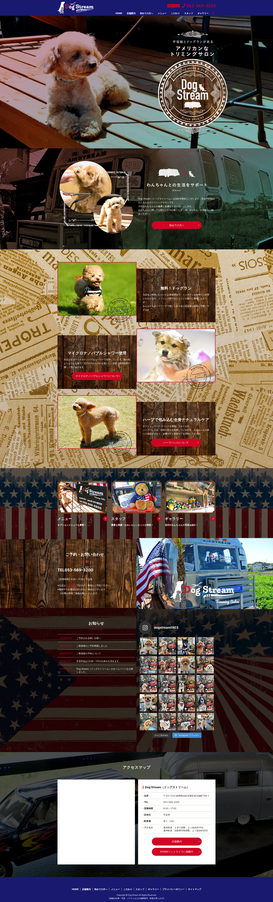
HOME (118, 13)
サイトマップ (194, 889)
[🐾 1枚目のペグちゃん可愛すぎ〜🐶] (148, 702)
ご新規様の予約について (88, 653)
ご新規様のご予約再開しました (91, 645)
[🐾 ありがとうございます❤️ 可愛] (205, 683)
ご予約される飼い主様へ (88, 638)
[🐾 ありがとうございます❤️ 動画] (205, 702)
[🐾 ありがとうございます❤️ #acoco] (148, 646)
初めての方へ (146, 13)
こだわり (175, 13)
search (214, 13)
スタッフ (188, 13)
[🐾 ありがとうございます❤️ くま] (186, 646)
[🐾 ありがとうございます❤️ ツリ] (186, 702)
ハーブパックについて (176, 442)
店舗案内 (131, 13)
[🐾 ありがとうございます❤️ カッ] (167, 683)
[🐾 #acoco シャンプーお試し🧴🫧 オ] (167, 702)
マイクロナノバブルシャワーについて (97, 376)
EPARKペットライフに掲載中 (176, 851)
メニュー (162, 13)
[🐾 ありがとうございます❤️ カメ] (167, 646)
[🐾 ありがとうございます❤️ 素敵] (167, 664)
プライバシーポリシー (173, 889)
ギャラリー (203, 13)
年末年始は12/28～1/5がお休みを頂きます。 (98, 661)
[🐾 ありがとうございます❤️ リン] (205, 721)
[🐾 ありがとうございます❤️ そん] (167, 721)
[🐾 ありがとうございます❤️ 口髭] (186, 683)
